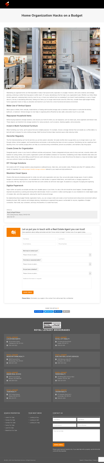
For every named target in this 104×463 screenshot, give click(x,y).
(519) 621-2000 (61, 398)
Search (81, 460)
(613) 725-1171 (10, 217)
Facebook (39, 311)
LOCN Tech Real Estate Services (16, 460)
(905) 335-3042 (61, 363)
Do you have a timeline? (30, 269)
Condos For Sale (10, 422)
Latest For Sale (9, 417)
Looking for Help (35, 422)
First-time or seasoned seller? (32, 260)
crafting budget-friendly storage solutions (33, 169)
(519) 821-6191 (61, 345)
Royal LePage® (13, 338)
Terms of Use (96, 460)
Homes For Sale (10, 420)
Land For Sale (9, 428)
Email (67, 311)
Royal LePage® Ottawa (13, 212)
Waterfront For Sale (11, 430)
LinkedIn (58, 311)
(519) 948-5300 (13, 380)
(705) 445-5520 (13, 345)
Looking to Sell (34, 420)
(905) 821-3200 (13, 363)
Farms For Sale (9, 425)
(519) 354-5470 (61, 380)
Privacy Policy (88, 460)
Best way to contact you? (30, 250)
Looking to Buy (34, 417)
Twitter (49, 311)
